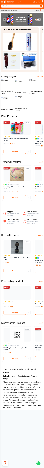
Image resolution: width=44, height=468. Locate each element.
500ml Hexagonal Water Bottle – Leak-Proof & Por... (17, 258)
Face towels (7, 304)
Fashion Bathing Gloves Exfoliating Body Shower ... (16, 139)
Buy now (15, 151)
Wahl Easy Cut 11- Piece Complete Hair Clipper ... (15, 349)
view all (40, 77)
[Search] (41, 6)
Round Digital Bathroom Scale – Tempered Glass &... (16, 188)
